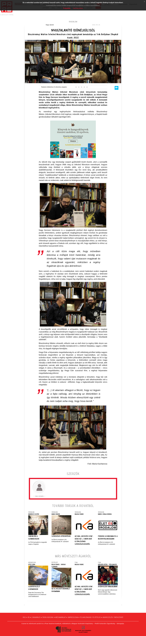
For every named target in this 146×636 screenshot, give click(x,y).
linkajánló (36, 617)
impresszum (73, 617)
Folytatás (66, 8)
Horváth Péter (102, 564)
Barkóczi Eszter (33, 514)
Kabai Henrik (56, 514)
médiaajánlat (60, 617)
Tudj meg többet (78, 8)
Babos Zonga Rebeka (105, 514)
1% (29, 617)
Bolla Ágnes (56, 564)
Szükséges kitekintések (61, 536)
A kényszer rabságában (107, 586)
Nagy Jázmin (50, 25)
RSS (24, 617)
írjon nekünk (47, 617)
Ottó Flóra (31, 564)
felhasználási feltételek (90, 617)
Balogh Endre (79, 514)
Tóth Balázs (113, 564)
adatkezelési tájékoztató (113, 617)
